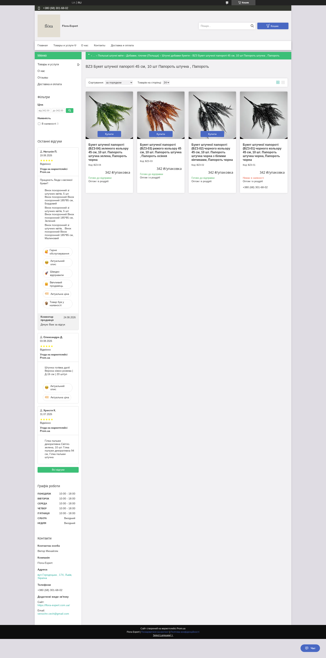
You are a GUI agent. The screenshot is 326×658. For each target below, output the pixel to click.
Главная (43, 45)
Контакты (99, 45)
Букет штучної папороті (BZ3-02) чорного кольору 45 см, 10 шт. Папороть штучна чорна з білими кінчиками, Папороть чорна (212, 152)
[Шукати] (252, 26)
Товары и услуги (63, 45)
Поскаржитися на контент (155, 632)
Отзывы (43, 77)
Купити (109, 134)
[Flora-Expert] (49, 25)
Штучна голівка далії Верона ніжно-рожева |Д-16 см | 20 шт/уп (59, 371)
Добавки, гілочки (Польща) (142, 55)
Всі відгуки (58, 469)
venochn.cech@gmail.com (53, 613)
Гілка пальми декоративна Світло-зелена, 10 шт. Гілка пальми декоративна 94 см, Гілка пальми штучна (59, 449)
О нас (84, 45)
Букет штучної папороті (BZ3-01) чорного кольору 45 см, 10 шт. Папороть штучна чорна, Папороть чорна (262, 152)
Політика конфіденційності (185, 632)
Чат (313, 648)
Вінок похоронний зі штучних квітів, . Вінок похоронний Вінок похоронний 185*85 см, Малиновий (59, 231)
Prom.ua (181, 628)
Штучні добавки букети (176, 55)
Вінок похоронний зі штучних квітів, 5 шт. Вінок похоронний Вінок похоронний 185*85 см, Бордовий (59, 197)
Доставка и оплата (122, 45)
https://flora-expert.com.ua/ (54, 605)
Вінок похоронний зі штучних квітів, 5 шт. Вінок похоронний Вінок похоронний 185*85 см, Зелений (59, 214)
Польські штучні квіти (111, 55)
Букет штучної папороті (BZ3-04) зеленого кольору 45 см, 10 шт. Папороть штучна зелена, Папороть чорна (108, 152)
